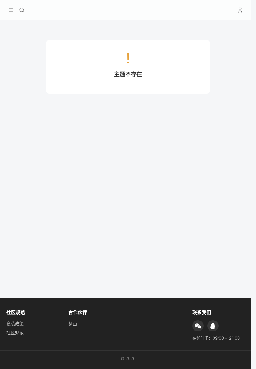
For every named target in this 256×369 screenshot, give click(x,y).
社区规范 (15, 332)
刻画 (72, 323)
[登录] (240, 10)
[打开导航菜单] (11, 10)
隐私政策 (15, 323)
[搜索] (22, 10)
